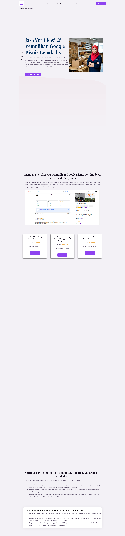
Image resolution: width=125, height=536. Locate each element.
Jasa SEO (55, 4)
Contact (76, 4)
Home (48, 4)
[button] (101, 3)
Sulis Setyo (60, 62)
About (62, 4)
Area (68, 4)
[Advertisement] (62, 20)
